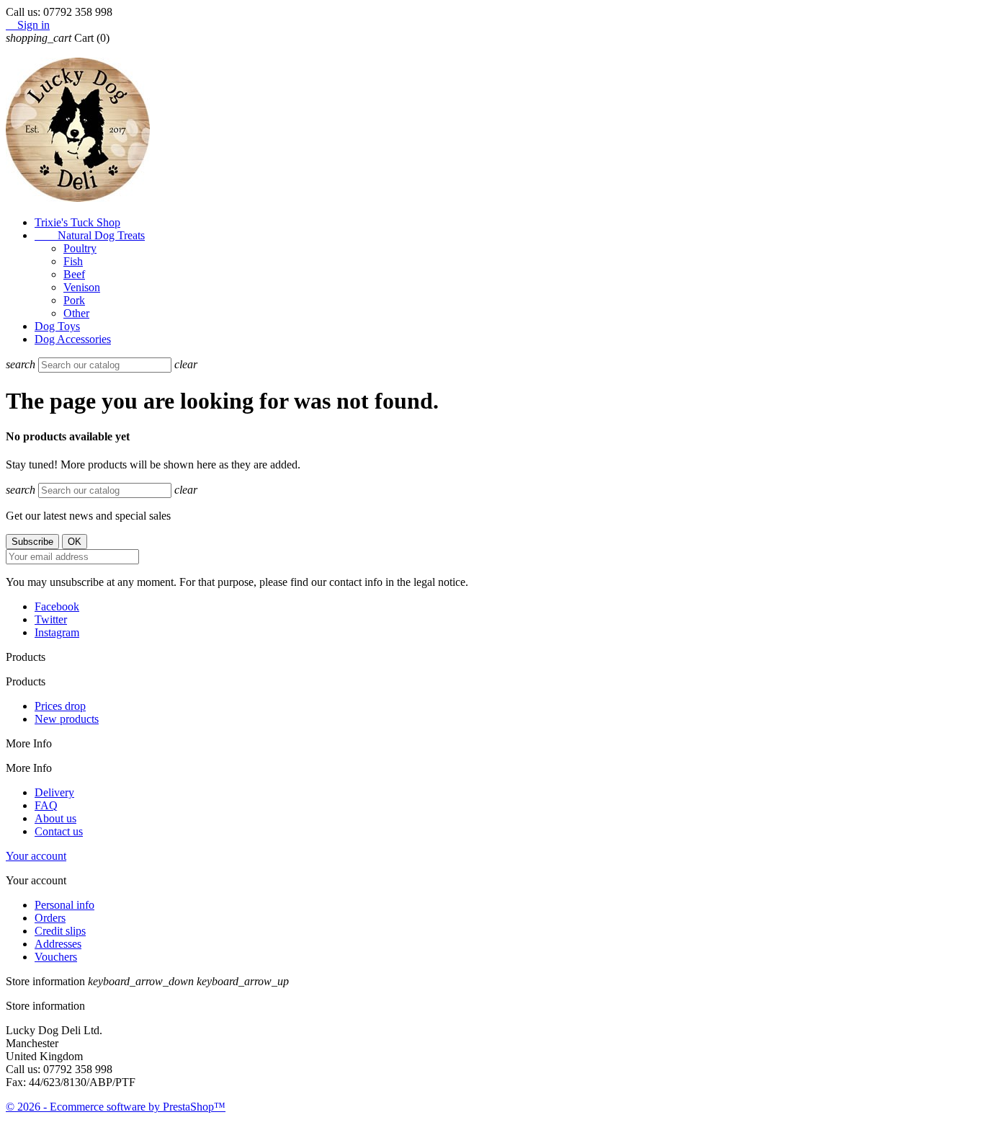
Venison (81, 287)
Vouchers (56, 957)
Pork (74, 300)
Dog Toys (57, 326)
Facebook (57, 606)
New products (67, 719)
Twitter (51, 619)
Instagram (57, 632)
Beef (74, 274)
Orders (50, 918)
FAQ (46, 805)
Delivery (54, 792)
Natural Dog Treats (90, 235)
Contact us (59, 831)
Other (76, 313)
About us (55, 818)
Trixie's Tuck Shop (77, 222)
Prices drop (60, 706)
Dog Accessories (73, 339)
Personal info (64, 905)
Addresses (58, 944)
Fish (73, 261)
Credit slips (60, 931)
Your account (36, 856)
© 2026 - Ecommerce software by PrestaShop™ (115, 1106)
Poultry (80, 248)
